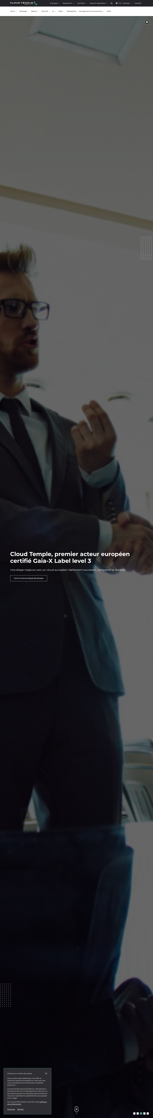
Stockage (23, 11)
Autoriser (11, 1109)
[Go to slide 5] (148, 1113)
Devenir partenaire (97, 3)
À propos (54, 3)
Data (60, 11)
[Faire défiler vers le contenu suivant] (76, 1109)
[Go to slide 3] (141, 1113)
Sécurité (44, 11)
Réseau (34, 11)
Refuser (20, 1109)
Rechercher (111, 3)
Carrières (81, 3)
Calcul (12, 11)
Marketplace (71, 11)
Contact (138, 3)
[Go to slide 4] (144, 1113)
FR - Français (124, 3)
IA (53, 11)
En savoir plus (20, 578)
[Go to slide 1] (134, 1113)
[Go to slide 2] (138, 1113)
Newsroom (67, 3)
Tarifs (109, 11)
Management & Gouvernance (90, 11)
